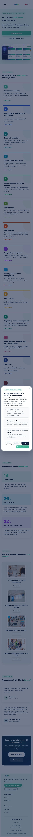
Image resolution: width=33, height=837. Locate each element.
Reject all (16, 443)
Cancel (9, 443)
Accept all (25, 443)
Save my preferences (22, 447)
